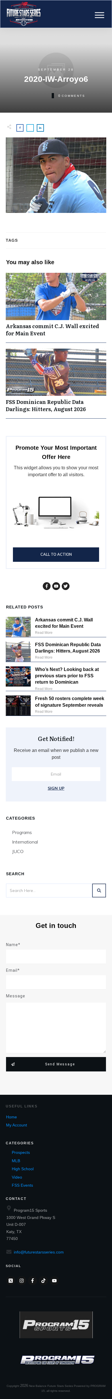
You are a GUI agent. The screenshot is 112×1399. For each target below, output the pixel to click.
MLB (16, 1160)
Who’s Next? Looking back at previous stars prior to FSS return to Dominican (67, 676)
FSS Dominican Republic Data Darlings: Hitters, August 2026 (56, 383)
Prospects (21, 1152)
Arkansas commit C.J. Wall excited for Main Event (56, 308)
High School (23, 1169)
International (25, 842)
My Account (16, 1125)
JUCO (18, 851)
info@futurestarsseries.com (39, 1252)
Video (17, 1177)
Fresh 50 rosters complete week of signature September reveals (69, 701)
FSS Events (22, 1185)
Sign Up (56, 788)
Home (11, 1117)
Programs (22, 832)
